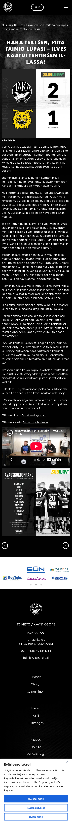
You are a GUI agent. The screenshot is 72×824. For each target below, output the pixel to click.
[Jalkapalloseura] (8, 7)
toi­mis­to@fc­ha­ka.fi (36, 657)
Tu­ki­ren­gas (36, 723)
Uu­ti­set (18, 25)
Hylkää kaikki (36, 816)
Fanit (36, 715)
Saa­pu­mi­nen (36, 691)
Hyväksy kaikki (36, 798)
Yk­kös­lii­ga (34, 754)
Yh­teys (36, 684)
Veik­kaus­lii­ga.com (34, 415)
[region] (36, 791)
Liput (37, 7)
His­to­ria (36, 677)
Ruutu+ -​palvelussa (35, 422)
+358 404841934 (39, 650)
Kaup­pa (36, 739)
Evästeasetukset (36, 807)
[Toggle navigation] (66, 7)
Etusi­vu (6, 25)
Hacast (36, 708)
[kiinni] (68, 762)
